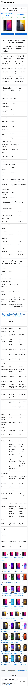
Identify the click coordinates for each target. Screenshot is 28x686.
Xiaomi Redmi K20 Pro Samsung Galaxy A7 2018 (7, 595)
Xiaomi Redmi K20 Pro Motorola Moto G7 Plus (7, 582)
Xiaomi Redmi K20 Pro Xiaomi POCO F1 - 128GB (19, 595)
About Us (18, 670)
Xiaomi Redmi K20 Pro (7, 15)
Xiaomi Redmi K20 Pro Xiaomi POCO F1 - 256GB (19, 608)
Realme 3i (20, 15)
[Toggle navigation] (25, 2)
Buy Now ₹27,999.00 (7, 34)
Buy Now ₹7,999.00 (20, 34)
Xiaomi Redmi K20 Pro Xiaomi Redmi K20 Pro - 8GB (19, 559)
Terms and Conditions (12, 672)
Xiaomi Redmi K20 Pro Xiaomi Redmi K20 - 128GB (7, 559)
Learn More (8, 684)
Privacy (19, 672)
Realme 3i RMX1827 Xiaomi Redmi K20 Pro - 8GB (19, 618)
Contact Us (24, 670)
